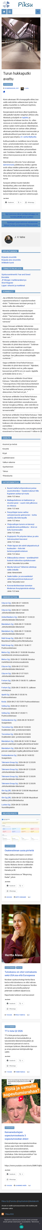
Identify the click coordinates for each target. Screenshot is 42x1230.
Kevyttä (6, 448)
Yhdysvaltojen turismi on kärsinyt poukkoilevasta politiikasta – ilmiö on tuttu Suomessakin (22, 527)
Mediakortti (34, 1201)
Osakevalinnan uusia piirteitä (19, 850)
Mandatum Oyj (7, 624)
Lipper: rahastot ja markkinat (13, 285)
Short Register (7, 282)
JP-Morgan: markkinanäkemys (14, 280)
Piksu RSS (9, 1214)
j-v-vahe (26, 88)
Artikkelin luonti (8, 262)
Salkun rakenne (9, 462)
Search (37, 11)
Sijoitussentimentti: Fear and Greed (16, 274)
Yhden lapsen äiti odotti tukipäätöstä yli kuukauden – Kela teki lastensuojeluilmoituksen (23, 548)
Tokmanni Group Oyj (10, 762)
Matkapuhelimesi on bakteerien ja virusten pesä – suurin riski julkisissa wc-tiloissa (22, 503)
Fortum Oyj (6, 680)
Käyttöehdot (23, 1201)
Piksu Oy (5, 1201)
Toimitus (13, 1201)
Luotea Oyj (6, 804)
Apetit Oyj (5, 694)
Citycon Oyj (6, 603)
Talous (5, 471)
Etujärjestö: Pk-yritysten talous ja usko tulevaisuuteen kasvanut (23, 538)
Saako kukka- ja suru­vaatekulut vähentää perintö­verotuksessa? (20, 578)
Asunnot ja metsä (10, 444)
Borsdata (5, 277)
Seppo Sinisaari (20, 897)
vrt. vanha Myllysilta (28, 137)
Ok (21, 1227)
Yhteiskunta (8, 84)
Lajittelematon (8, 457)
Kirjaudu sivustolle (9, 257)
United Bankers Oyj (9, 617)
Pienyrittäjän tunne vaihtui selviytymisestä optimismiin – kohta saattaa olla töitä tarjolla (22, 515)
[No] (39, 1224)
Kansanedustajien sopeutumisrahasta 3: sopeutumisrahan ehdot (19, 301)
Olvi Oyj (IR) (6, 790)
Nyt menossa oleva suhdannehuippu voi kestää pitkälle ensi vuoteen (22, 215)
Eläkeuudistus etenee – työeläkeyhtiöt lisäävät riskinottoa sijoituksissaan (22, 559)
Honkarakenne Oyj (9, 720)
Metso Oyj (6, 652)
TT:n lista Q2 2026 (14, 1031)
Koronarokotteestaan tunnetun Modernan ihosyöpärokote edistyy (21, 587)
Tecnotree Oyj (7, 727)
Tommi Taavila (20, 1072)
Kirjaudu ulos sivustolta (11, 260)
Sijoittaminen (8, 466)
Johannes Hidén (20, 1185)
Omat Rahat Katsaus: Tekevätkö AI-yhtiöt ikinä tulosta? (19, 343)
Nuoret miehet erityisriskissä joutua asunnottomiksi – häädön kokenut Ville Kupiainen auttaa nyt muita (23, 491)
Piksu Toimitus (20, 1015)
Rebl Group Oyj (7, 638)
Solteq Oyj (6, 706)
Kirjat (5, 453)
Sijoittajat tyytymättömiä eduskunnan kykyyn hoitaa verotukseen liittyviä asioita (21, 224)
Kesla (4, 701)
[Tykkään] (4, 91)
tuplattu (25, 117)
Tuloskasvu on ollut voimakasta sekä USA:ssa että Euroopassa (21, 973)
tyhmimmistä (8, 164)
